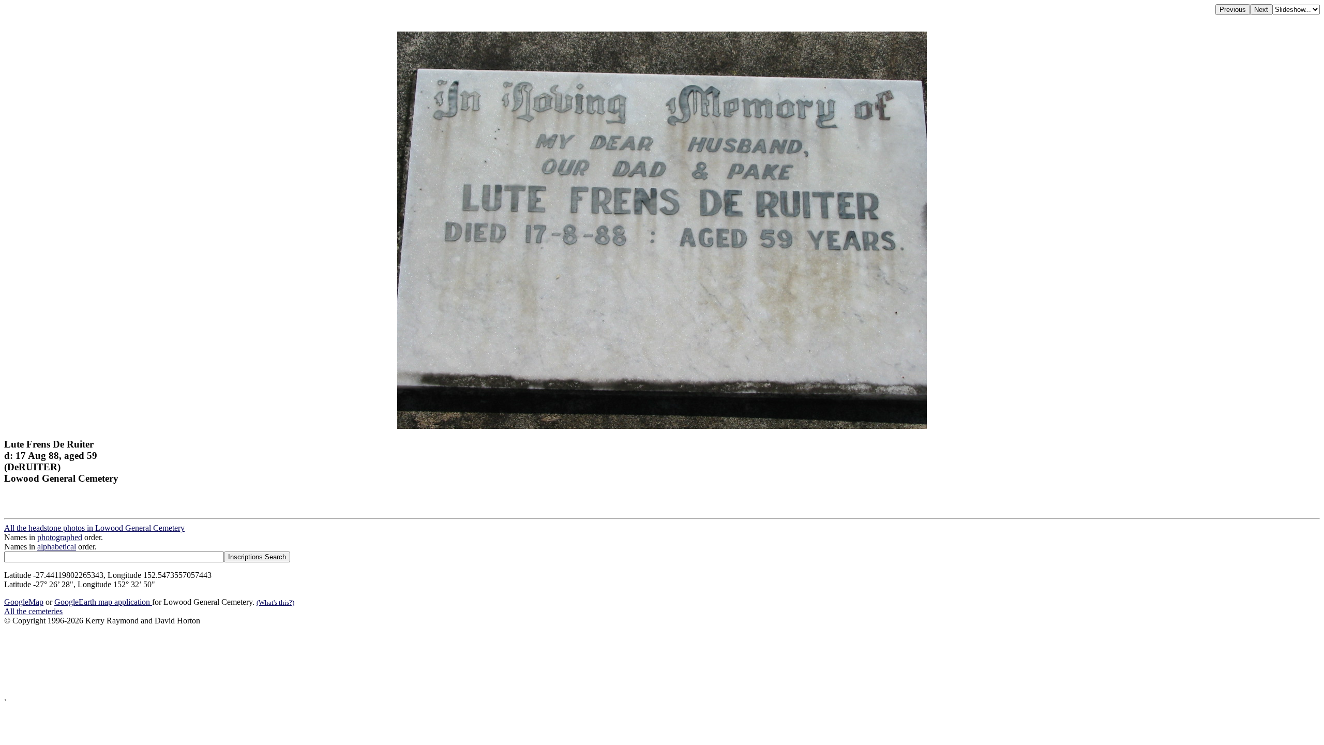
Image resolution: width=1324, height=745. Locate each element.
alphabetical (56, 546)
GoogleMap (23, 602)
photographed (59, 537)
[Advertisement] (314, 661)
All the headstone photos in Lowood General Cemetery (94, 528)
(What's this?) (275, 602)
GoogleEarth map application (103, 602)
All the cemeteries (33, 611)
